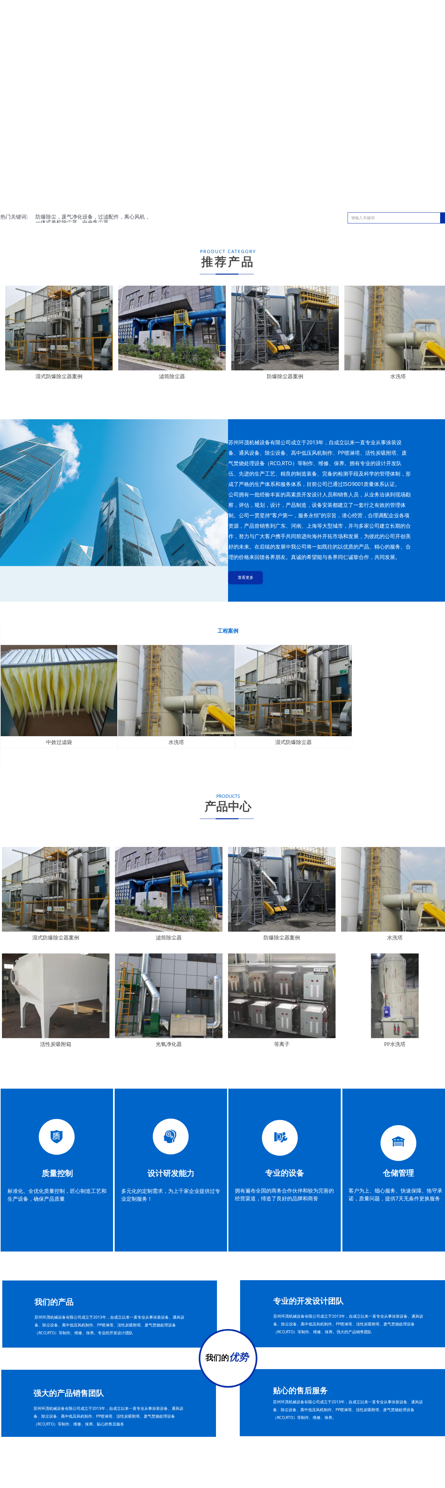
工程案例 (228, 631)
